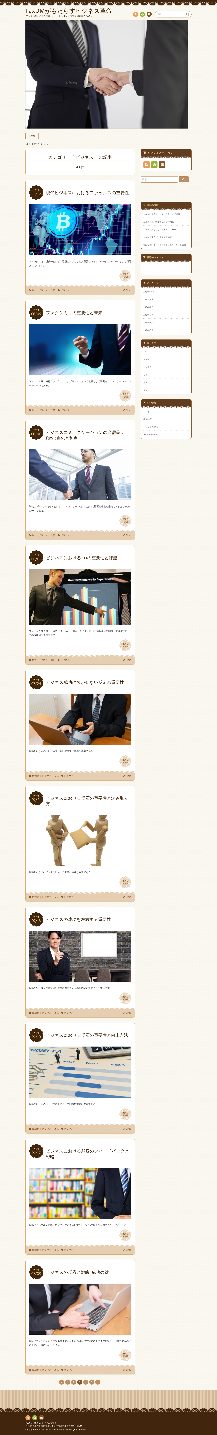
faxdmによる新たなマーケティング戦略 (161, 214)
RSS (135, 14)
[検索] (184, 179)
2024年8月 (148, 307)
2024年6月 (148, 322)
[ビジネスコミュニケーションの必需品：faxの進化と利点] (80, 498)
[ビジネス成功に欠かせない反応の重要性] (80, 742)
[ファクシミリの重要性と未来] (80, 373)
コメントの (150, 427)
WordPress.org (150, 434)
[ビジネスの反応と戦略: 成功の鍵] (80, 1332)
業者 (145, 382)
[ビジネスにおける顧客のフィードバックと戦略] (80, 1216)
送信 (53, 290)
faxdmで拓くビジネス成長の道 (157, 237)
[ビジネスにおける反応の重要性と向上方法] (80, 1095)
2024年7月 (148, 314)
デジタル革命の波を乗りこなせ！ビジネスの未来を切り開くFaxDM (53, 1425)
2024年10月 (149, 291)
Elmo (128, 290)
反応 (56, 775)
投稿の (148, 419)
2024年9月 (148, 299)
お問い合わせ (149, 14)
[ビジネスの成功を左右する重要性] (80, 979)
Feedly (142, 14)
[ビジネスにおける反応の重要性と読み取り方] (80, 863)
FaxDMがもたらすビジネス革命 (41, 1423)
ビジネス (43, 290)
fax (34, 290)
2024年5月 (148, 330)
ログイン (147, 411)
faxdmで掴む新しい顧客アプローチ (159, 229)
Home (32, 135)
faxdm (35, 775)
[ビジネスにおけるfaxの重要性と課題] (80, 622)
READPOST (125, 275)
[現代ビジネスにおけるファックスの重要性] (80, 253)
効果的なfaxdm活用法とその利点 (158, 221)
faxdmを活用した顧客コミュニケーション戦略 (164, 245)
